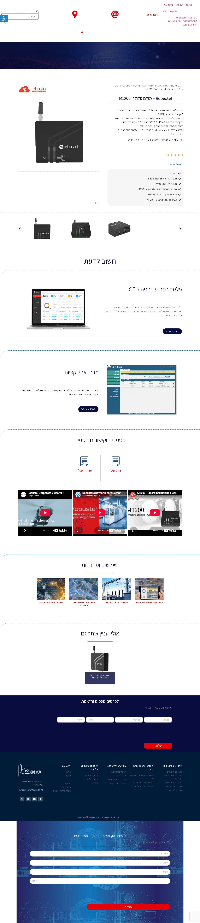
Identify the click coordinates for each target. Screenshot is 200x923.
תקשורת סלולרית (130, 85)
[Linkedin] (28, 799)
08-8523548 (153, 14)
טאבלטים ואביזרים (172, 765)
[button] (172, 331)
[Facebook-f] (40, 799)
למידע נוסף (88, 409)
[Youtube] (34, 799)
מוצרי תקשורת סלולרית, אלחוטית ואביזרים (156, 85)
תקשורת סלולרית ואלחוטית (90, 767)
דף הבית (179, 85)
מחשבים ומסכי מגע (116, 765)
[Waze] (22, 799)
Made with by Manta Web (88, 817)
